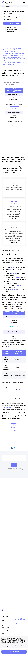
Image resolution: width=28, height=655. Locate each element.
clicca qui (15, 471)
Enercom (13, 438)
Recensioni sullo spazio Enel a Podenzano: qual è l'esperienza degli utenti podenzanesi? (13, 50)
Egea (13, 427)
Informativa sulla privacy (6, 629)
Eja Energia (13, 430)
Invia (14, 465)
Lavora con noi (5, 624)
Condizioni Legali (5, 627)
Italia (3, 633)
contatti (9, 346)
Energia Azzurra (13, 441)
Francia (3, 635)
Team (3, 618)
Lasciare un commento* (9, 454)
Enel (13, 436)
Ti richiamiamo (13, 23)
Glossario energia (5, 625)
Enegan (13, 433)
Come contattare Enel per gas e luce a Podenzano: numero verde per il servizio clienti (14, 58)
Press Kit (3, 622)
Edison (13, 424)
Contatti (3, 620)
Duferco (13, 421)
